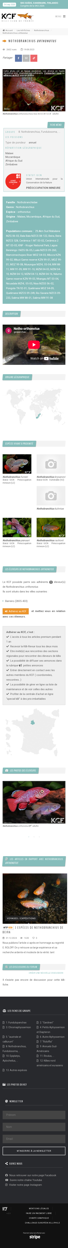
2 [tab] (34, 837)
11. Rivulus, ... (46, 1055)
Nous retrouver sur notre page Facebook (32, 1175)
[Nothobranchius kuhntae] (51, 495)
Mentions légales (39, 1209)
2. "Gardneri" (46, 1022)
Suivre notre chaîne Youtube (25, 1180)
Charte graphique (39, 1218)
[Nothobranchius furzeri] (17, 464)
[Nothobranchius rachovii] (51, 527)
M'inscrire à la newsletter (34, 1151)
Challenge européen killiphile (42, 1223)
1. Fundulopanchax (16, 1022)
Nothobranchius (41, 30)
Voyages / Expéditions (21, 918)
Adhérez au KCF (17, 611)
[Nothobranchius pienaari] (17, 527)
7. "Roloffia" (45, 1041)
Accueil (9, 30)
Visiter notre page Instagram (25, 1184)
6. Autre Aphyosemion (52, 1036)
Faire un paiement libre (39, 1213)
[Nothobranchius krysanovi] (51, 464)
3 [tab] (39, 837)
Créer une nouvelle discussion (46, 973)
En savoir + (50, 5)
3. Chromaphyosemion (18, 1027)
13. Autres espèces (16, 1070)
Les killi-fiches (23, 30)
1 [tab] (29, 837)
